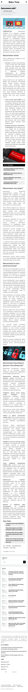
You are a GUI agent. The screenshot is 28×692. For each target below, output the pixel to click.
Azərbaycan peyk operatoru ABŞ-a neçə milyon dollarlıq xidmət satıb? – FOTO (14, 534)
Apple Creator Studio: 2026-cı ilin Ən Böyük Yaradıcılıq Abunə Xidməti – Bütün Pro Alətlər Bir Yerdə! (16, 624)
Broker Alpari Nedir (12, 595)
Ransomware (6, 547)
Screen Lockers (12, 547)
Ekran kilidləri (8, 545)
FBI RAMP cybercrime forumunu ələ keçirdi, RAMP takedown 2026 (13, 174)
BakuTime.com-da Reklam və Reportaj (8, 686)
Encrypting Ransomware (16, 545)
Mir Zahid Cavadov (8, 11)
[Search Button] (24, 562)
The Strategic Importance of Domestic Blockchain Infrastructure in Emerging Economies (16, 573)
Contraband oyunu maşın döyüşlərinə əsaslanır (15, 524)
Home (2, 5)
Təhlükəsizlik (14, 5)
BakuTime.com (8, 31)
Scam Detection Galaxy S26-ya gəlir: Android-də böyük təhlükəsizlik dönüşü (13, 169)
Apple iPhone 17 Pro (4, 666)
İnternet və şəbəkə (7, 5)
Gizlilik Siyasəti (20, 686)
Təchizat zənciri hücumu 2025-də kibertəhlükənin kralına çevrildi (11, 183)
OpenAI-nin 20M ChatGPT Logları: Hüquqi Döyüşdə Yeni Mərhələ (12, 178)
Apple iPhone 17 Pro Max (5, 664)
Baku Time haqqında (17, 685)
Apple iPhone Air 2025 (5, 662)
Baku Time (14, 2)
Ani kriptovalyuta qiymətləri (6, 685)
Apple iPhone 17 (4, 669)
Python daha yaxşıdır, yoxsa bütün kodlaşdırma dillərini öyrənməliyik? (14, 528)
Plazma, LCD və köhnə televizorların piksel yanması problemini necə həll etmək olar (14, 540)
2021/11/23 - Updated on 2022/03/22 (9, 12)
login (7, 551)
